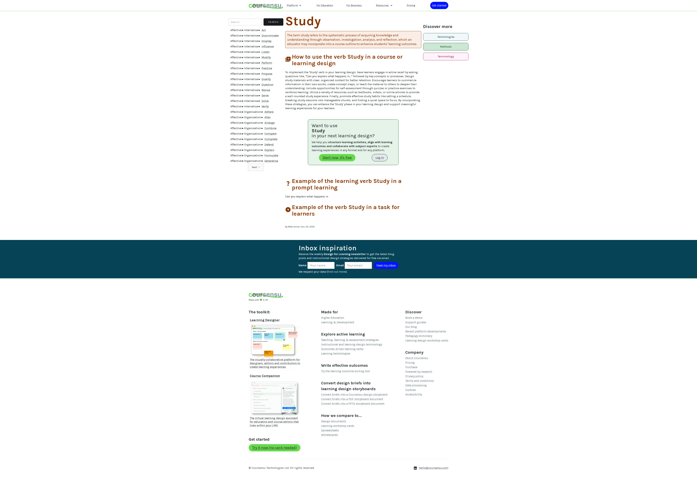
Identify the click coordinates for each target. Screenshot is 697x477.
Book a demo (414, 317)
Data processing (416, 385)
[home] (266, 5)
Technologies (446, 37)
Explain (269, 150)
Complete (270, 139)
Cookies (410, 389)
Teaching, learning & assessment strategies (350, 339)
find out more (337, 271)
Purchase (411, 367)
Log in (380, 157)
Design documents (333, 421)
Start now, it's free (337, 157)
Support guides (415, 322)
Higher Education (332, 317)
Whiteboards (329, 434)
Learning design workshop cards (426, 340)
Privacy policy (414, 376)
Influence (268, 46)
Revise (266, 90)
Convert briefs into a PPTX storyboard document (352, 403)
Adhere (269, 112)
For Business (354, 5)
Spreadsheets (330, 430)
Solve (265, 101)
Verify (265, 106)
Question (267, 84)
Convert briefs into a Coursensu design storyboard (354, 394)
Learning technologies (335, 353)
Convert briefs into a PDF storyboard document (352, 399)
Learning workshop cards (337, 425)
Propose (267, 73)
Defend (269, 144)
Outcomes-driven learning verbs (342, 349)
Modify (266, 57)
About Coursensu (416, 358)
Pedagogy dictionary (418, 335)
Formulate (271, 155)
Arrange (269, 122)
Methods (446, 46)
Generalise (271, 161)
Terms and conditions (419, 380)
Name (303, 265)
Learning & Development (337, 322)
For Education (325, 5)
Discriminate (270, 35)
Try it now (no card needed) (274, 448)
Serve (265, 95)
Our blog (411, 326)
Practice (267, 68)
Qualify (266, 79)
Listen (266, 52)
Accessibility (413, 394)
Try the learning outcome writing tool (345, 371)
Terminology (446, 56)
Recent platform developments (425, 331)
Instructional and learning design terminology (351, 344)
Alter (267, 117)
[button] (294, 5)
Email (340, 265)
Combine (270, 128)
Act (264, 30)
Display (266, 41)
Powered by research (418, 371)
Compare (270, 133)
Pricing (411, 5)
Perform (267, 62)
